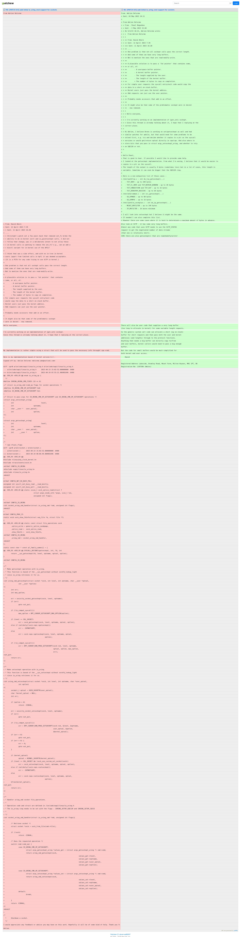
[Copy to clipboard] (230, 3)
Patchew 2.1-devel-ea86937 (120, 934)
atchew (8, 3)
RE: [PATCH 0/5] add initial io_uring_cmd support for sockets (31, 10)
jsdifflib (236, 930)
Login (236, 3)
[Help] (232, 3)
